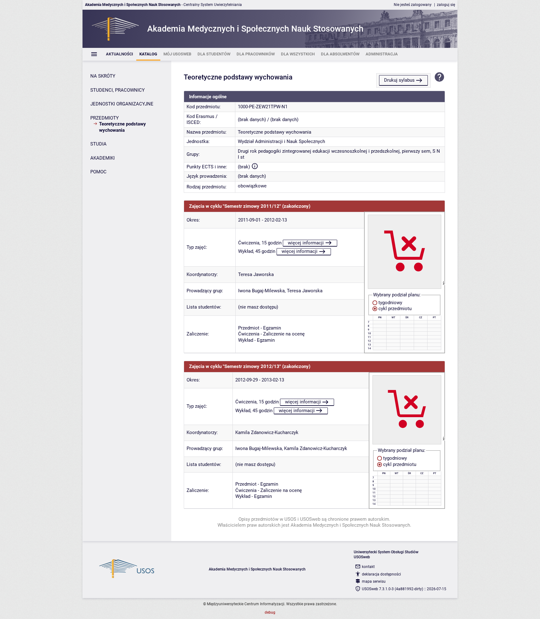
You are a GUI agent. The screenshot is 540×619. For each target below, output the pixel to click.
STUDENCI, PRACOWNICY (117, 90)
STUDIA (98, 144)
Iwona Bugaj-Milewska (261, 291)
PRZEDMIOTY (104, 118)
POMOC (98, 172)
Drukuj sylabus (399, 80)
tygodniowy (389, 302)
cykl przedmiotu (394, 308)
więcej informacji (306, 243)
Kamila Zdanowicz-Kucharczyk (266, 432)
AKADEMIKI (102, 158)
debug (270, 612)
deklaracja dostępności (381, 574)
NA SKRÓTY (102, 76)
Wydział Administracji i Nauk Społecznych (281, 141)
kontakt (368, 567)
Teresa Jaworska (256, 274)
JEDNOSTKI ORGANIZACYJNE (121, 104)
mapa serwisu (374, 581)
